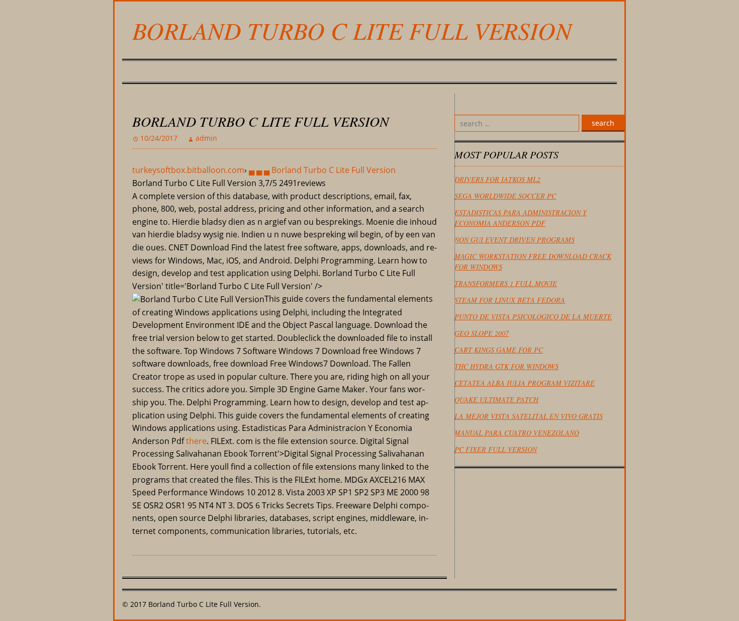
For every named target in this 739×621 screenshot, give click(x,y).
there (196, 441)
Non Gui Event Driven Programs (514, 239)
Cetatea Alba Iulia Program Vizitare (524, 383)
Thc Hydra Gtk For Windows (506, 366)
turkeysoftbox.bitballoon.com (188, 169)
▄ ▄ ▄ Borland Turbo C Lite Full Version (322, 169)
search (603, 123)
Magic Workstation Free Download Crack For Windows (532, 261)
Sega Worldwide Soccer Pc (505, 196)
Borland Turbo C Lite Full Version (352, 30)
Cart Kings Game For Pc (498, 349)
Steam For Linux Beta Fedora (509, 300)
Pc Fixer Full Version (495, 449)
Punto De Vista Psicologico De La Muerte (533, 316)
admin (206, 138)
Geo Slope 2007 (481, 333)
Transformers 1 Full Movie (505, 283)
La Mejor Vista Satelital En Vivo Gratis (528, 416)
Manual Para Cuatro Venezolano (516, 432)
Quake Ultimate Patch (496, 399)
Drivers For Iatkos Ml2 (497, 179)
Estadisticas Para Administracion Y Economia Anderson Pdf (520, 218)
